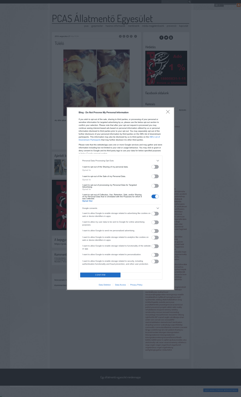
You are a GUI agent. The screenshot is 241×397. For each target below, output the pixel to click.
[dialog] (120, 198)
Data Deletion (105, 285)
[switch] (155, 167)
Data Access (120, 285)
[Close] (168, 112)
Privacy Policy (136, 285)
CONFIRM (100, 275)
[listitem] (120, 160)
